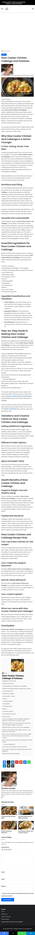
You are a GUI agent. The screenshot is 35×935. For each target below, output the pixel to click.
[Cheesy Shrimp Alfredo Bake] (9, 810)
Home (4, 51)
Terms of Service (6, 916)
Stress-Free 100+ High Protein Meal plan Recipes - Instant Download (13, 2)
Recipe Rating (5, 847)
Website (3, 886)
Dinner (8, 51)
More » (3, 795)
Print (5, 673)
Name (3, 872)
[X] (8, 762)
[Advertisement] (17, 31)
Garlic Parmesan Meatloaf (6, 832)
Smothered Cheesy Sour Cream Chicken (25, 832)
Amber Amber (16, 75)
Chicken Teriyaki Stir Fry (11, 409)
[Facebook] (4, 762)
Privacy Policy (5, 919)
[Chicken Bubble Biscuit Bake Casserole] (26, 810)
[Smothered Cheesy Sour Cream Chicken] (26, 825)
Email (3, 879)
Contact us (4, 914)
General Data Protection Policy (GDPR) (12, 921)
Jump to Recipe (6, 99)
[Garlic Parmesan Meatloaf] (9, 825)
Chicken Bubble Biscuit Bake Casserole (25, 817)
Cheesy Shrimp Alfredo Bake (8, 817)
